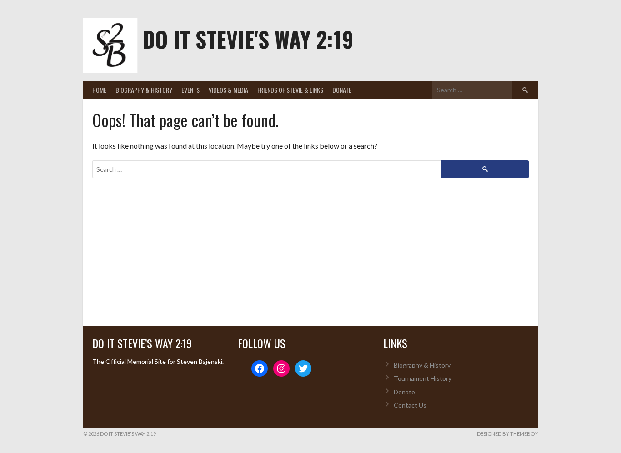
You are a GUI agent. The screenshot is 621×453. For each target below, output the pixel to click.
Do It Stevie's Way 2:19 (248, 39)
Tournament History (422, 378)
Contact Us (410, 405)
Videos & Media (228, 90)
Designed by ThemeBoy (507, 434)
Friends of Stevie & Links (290, 90)
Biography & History (143, 90)
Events (190, 90)
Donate (341, 90)
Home (99, 90)
